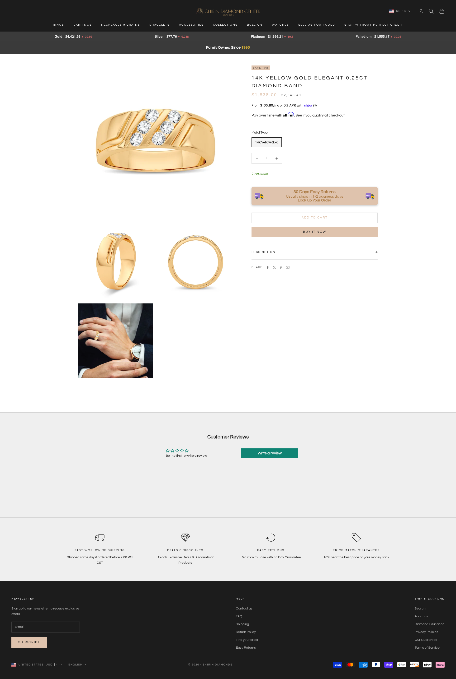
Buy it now (314, 231)
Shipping (242, 624)
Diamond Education (429, 624)
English (75, 664)
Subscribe (29, 642)
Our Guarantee (426, 640)
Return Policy (246, 632)
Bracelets (159, 24)
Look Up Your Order (314, 200)
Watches (280, 24)
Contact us (244, 608)
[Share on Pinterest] (281, 267)
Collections (225, 24)
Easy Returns (246, 647)
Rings (58, 24)
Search (420, 608)
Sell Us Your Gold (316, 24)
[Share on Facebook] (268, 267)
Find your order (247, 640)
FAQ (239, 616)
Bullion (254, 24)
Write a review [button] (270, 453)
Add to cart (315, 217)
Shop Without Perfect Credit (373, 24)
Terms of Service (427, 647)
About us (421, 616)
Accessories (191, 24)
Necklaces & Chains (120, 24)
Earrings (83, 24)
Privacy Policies (426, 632)
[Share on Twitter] (274, 267)
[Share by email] (288, 267)
